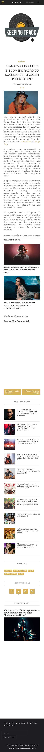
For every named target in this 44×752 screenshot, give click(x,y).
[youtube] (18, 2)
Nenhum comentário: (12, 235)
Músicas (16, 571)
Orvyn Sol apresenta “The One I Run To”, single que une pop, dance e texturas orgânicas (27, 412)
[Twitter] (18, 591)
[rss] (21, 2)
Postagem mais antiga (32, 392)
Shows (20, 574)
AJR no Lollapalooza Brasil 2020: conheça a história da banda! (28, 531)
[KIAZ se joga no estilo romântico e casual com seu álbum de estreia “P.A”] (22, 254)
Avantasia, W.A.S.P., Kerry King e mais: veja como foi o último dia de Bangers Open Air (28, 457)
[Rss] (32, 591)
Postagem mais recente (12, 392)
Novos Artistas (11, 574)
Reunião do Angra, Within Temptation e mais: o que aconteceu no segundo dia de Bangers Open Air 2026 (27, 502)
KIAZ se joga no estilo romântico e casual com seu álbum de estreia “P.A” (21, 269)
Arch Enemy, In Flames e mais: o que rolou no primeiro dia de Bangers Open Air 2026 (27, 427)
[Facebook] (11, 591)
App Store (26, 141)
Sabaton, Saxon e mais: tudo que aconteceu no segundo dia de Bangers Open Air (28, 441)
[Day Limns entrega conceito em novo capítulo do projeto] (22, 288)
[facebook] (11, 2)
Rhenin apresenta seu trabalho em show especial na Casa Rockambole (27, 546)
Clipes (30, 571)
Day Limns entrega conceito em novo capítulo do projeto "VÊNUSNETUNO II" (19, 305)
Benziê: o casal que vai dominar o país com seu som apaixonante (28, 471)
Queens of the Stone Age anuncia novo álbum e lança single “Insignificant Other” (22, 612)
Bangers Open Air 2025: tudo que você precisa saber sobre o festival (28, 486)
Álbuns (24, 571)
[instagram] (16, 2)
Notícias (21, 61)
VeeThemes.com (14, 748)
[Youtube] (25, 591)
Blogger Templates (28, 748)
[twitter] (13, 2)
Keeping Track (23, 745)
